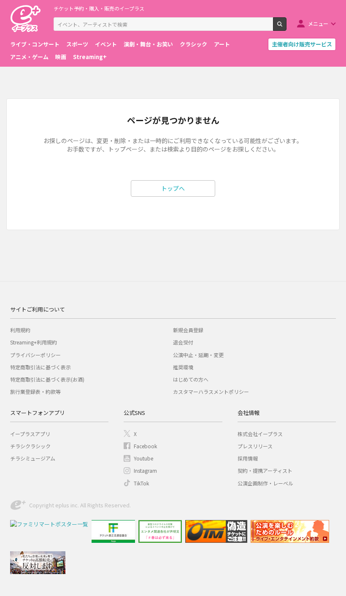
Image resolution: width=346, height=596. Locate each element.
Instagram (145, 470)
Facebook (145, 446)
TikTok (141, 483)
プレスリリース (255, 446)
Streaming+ (90, 57)
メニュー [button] (318, 23)
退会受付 (183, 342)
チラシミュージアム (32, 458)
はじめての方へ (190, 379)
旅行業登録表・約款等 (35, 391)
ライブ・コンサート (34, 44)
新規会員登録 (188, 329)
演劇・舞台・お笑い (148, 44)
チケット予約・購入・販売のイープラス (99, 8)
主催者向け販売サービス (302, 44)
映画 (60, 57)
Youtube (143, 458)
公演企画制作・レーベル (265, 483)
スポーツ (77, 44)
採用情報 (248, 458)
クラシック (193, 44)
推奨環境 (183, 367)
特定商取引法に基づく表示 (40, 367)
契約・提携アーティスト (265, 470)
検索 (286, 27)
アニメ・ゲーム (29, 57)
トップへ (173, 188)
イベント (106, 44)
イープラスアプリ (30, 433)
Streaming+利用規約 (33, 342)
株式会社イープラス (260, 433)
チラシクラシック (30, 446)
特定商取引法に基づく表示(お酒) (47, 379)
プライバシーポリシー (35, 354)
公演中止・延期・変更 (198, 354)
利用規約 (20, 329)
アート (222, 44)
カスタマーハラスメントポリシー (211, 391)
